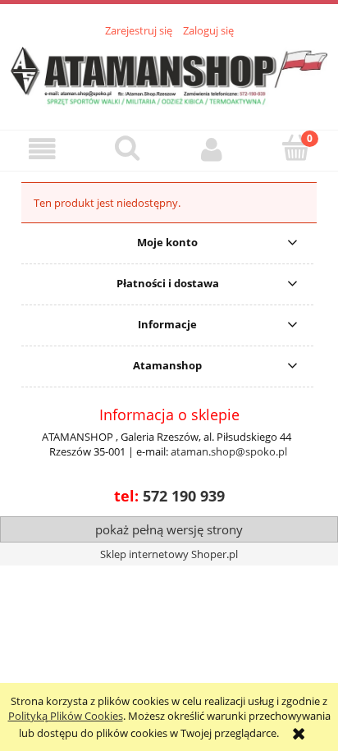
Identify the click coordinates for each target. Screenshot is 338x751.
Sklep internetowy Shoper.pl (169, 554)
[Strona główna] (169, 74)
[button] (42, 150)
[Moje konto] (211, 150)
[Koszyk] (296, 149)
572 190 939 (184, 496)
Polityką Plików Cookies (65, 715)
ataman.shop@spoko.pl (229, 451)
